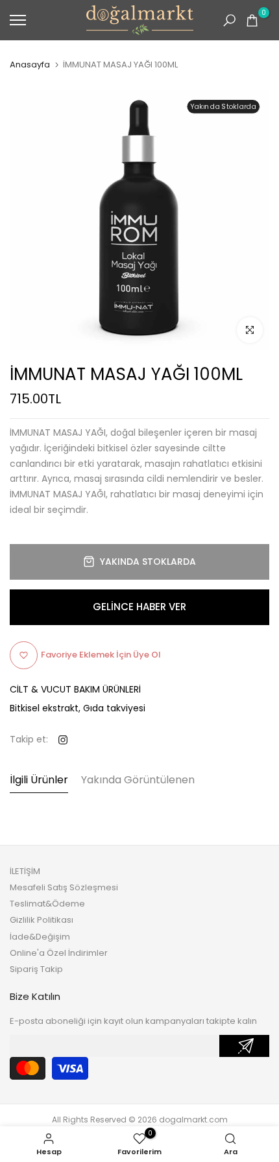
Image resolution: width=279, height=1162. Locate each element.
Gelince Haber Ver (139, 606)
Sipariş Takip (36, 969)
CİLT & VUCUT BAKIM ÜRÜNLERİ (75, 689)
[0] (252, 20)
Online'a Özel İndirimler (59, 953)
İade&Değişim (40, 937)
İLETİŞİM (25, 871)
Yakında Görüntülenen (138, 779)
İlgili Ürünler (39, 779)
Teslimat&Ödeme (47, 903)
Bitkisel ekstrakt (44, 708)
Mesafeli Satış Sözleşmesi (64, 887)
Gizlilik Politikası (41, 920)
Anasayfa (30, 65)
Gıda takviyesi (114, 708)
